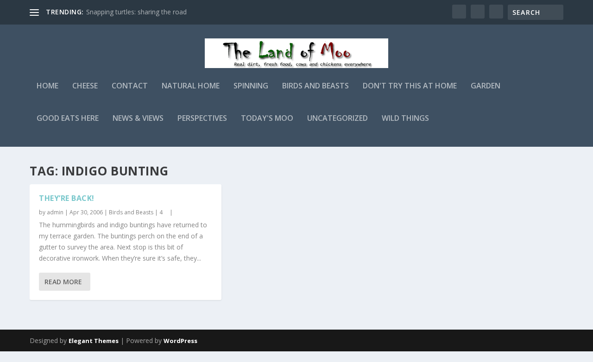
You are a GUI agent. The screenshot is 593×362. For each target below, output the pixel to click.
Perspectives (202, 118)
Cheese (85, 86)
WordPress (180, 341)
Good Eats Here (68, 118)
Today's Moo (267, 118)
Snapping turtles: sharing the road (136, 11)
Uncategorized (337, 118)
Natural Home (191, 86)
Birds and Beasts (315, 86)
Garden (485, 86)
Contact (130, 86)
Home (47, 86)
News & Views (138, 118)
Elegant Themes (94, 341)
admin (55, 212)
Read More (63, 281)
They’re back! (67, 198)
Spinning (250, 86)
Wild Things (405, 118)
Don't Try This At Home (410, 86)
